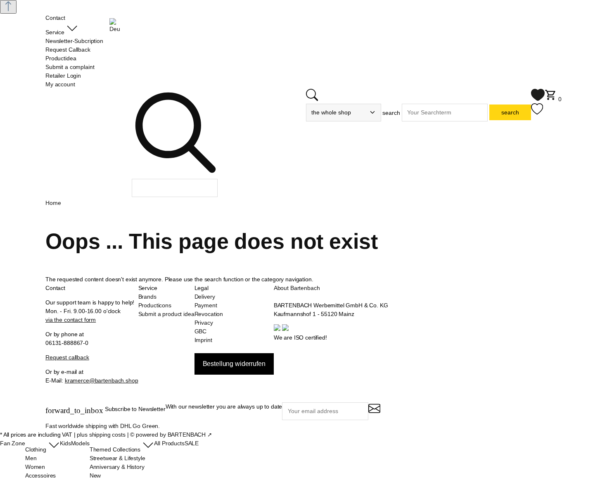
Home (53, 203)
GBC (200, 331)
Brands (147, 296)
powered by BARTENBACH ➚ (174, 434)
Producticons (154, 305)
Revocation (208, 314)
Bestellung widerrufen (234, 363)
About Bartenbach (297, 288)
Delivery (204, 296)
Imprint (203, 340)
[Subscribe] (374, 412)
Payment (205, 305)
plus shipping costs (101, 434)
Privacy (203, 322)
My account (60, 84)
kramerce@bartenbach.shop (101, 380)
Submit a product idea (166, 314)
